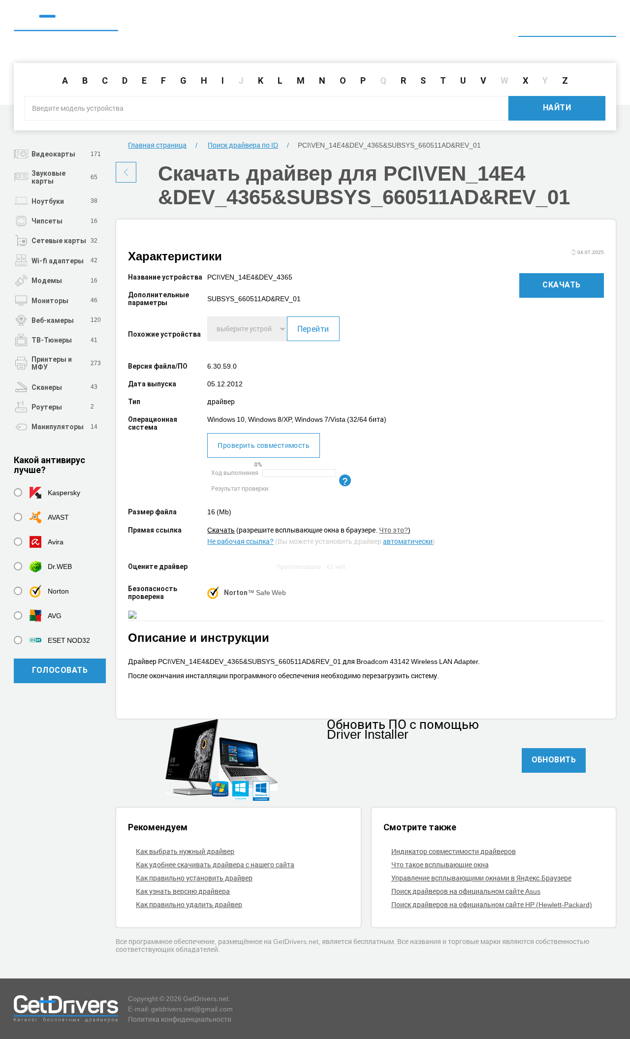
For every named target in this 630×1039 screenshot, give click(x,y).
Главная (429, 23)
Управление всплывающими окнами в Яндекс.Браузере (481, 877)
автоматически (408, 541)
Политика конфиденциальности (179, 1019)
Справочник (486, 23)
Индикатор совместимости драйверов (453, 851)
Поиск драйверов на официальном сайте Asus (465, 891)
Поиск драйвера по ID (567, 23)
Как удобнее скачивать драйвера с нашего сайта (215, 864)
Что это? (393, 530)
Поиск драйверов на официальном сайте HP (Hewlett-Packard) (491, 904)
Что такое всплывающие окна (440, 864)
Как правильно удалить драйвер (189, 904)
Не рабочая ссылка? (240, 541)
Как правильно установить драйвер (194, 877)
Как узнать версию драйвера (183, 891)
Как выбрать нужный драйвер (185, 851)
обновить (554, 759)
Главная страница (157, 145)
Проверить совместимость (264, 445)
